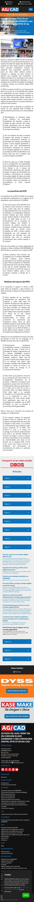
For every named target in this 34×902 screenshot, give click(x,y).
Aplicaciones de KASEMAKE (9, 859)
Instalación (4, 840)
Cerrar (26, 895)
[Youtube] (16, 770)
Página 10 (8, 641)
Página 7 (7, 530)
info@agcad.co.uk (18, 762)
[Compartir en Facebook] (11, 465)
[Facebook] (2, 770)
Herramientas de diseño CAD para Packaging (14, 792)
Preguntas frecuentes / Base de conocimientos (14, 814)
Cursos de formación (7, 853)
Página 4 (7, 504)
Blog (2, 846)
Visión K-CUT (4, 838)
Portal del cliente (25, 4)
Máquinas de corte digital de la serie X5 (12, 829)
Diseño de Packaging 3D (8, 796)
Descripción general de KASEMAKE (11, 790)
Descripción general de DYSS (9, 827)
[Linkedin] (13, 770)
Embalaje (3, 864)
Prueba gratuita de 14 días (8, 784)
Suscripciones (5, 783)
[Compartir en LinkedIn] (18, 465)
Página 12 (8, 659)
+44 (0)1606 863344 (20, 14)
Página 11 (8, 650)
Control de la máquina (7, 808)
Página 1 (7, 478)
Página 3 (7, 495)
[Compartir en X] (15, 465)
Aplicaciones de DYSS (7, 861)
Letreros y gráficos (6, 863)
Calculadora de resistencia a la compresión (13, 803)
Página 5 (7, 512)
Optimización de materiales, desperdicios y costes (15, 801)
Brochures (4, 777)
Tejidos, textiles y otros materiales (10, 866)
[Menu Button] (31, 9)
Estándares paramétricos (8, 794)
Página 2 (7, 487)
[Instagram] (9, 770)
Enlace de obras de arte (8, 797)
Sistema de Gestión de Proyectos (10, 799)
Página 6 (7, 521)
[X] (6, 770)
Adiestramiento (5, 851)
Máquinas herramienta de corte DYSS (11, 833)
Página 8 (7, 538)
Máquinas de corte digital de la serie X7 (12, 831)
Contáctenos (25, 2)
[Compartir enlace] (22, 465)
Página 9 (7, 547)
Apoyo (9, 4)
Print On (18, 672)
